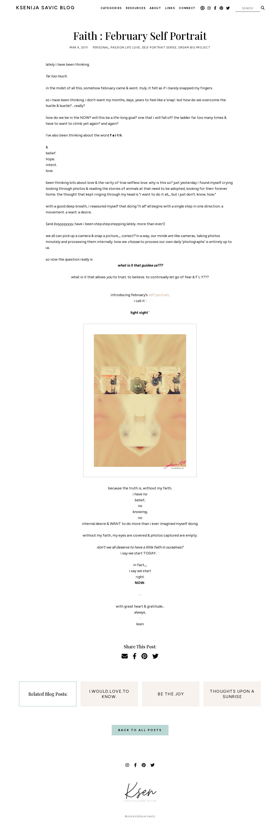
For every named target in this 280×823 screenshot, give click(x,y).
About (155, 8)
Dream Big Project (195, 47)
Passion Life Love (125, 47)
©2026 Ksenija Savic (140, 816)
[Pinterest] (221, 8)
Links (170, 8)
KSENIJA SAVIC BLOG (45, 7)
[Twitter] (228, 8)
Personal (101, 47)
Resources (136, 8)
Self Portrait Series (159, 47)
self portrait (158, 295)
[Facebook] (215, 8)
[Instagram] (209, 8)
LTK (202, 8)
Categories (111, 8)
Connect (187, 8)
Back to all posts (140, 730)
